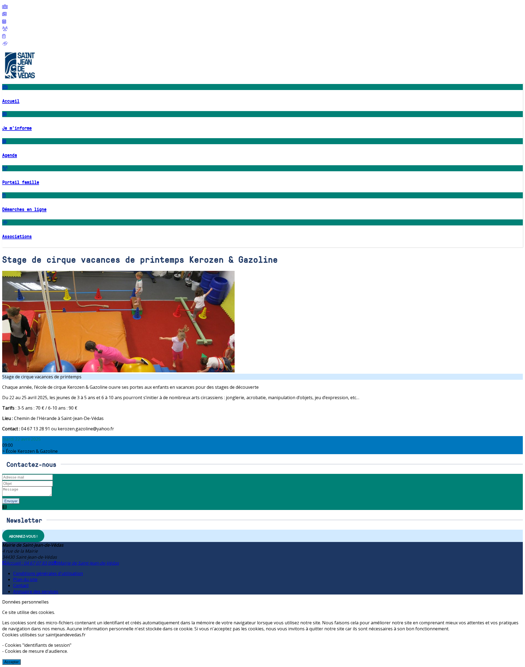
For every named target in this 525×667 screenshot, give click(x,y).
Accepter (11, 662)
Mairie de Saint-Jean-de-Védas (88, 563)
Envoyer (11, 501)
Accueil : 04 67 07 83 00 (29, 563)
